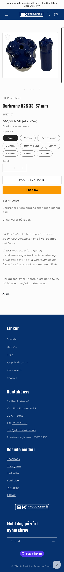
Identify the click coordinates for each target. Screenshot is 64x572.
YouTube (13, 480)
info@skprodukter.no (21, 430)
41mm (52, 145)
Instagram (14, 466)
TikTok (11, 495)
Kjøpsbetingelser (18, 362)
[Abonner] (53, 541)
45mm (10, 153)
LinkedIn (13, 473)
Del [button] (8, 293)
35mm (28, 138)
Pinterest (13, 487)
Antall (6, 161)
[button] (7, 14)
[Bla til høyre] (39, 89)
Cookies (12, 378)
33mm (10, 138)
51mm (28, 153)
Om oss (12, 347)
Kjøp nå (32, 190)
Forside (11, 339)
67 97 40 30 (19, 422)
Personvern (14, 370)
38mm (10, 145)
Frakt (5, 126)
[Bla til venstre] (24, 89)
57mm (44, 153)
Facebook (13, 459)
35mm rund (48, 138)
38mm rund (32, 145)
